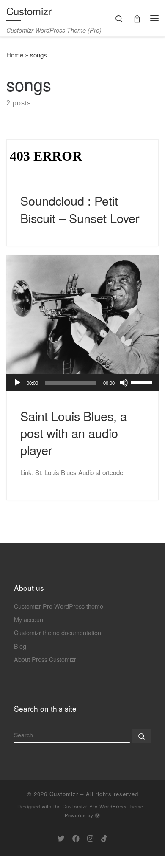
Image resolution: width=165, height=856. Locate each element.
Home (14, 54)
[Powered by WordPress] (97, 815)
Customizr (64, 794)
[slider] (142, 382)
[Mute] (124, 383)
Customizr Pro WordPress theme (58, 606)
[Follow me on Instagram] (90, 838)
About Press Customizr (45, 659)
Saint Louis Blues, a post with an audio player (73, 433)
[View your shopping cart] (137, 18)
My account (29, 619)
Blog (20, 645)
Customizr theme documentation (57, 632)
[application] (82, 382)
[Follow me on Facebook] (76, 838)
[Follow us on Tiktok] (104, 838)
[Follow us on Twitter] (61, 838)
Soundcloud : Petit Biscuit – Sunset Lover (80, 209)
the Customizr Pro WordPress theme (98, 806)
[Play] (17, 383)
